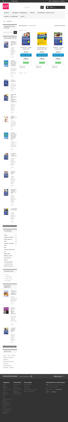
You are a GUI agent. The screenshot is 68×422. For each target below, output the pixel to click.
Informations (9, 271)
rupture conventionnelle (8, 357)
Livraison (7, 274)
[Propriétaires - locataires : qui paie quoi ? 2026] (6, 192)
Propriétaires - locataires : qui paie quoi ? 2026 (14, 191)
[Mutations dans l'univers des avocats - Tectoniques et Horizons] (6, 63)
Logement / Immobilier (19, 13)
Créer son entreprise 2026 (13, 172)
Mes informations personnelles (30, 389)
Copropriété (5, 367)
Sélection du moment (8, 266)
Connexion (62, 1)
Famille (6, 13)
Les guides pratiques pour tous (9, 250)
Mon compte (28, 382)
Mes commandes (27, 384)
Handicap (12, 367)
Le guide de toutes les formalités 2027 (13, 330)
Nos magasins (8, 280)
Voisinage (5, 363)
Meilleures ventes (10, 38)
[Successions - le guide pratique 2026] (6, 156)
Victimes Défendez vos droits (14, 117)
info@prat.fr (54, 391)
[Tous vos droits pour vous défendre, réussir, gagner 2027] (6, 310)
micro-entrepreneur (7, 365)
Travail (32, 13)
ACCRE (13, 355)
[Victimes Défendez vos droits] (6, 119)
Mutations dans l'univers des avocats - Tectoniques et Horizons (14, 63)
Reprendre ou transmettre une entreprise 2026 (14, 43)
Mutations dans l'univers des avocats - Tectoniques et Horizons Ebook (14, 136)
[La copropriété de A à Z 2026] (6, 211)
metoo (9, 355)
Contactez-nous (55, 1)
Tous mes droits (7, 257)
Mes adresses (27, 388)
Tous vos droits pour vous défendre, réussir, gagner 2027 (13, 310)
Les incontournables (8, 261)
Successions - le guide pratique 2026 (14, 154)
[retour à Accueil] (4, 21)
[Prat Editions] (12, 6)
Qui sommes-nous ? (18, 394)
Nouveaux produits (7, 286)
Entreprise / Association (46, 13)
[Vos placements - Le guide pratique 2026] (42, 38)
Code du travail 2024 (13, 80)
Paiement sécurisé (8, 278)
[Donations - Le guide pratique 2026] (58, 38)
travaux (4, 355)
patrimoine (5, 359)
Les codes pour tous (8, 263)
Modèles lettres (7, 253)
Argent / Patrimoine (11, 16)
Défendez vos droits (8, 255)
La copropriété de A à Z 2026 (14, 209)
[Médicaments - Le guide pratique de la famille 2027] (6, 293)
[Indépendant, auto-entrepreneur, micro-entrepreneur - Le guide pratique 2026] (6, 97)
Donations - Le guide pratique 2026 (58, 48)
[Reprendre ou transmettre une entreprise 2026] (6, 44)
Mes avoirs (26, 386)
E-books (5, 259)
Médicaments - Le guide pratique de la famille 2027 (14, 292)
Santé (23, 16)
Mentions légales (8, 276)
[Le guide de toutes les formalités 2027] (6, 331)
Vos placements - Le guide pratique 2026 (42, 48)
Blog (50, 1)
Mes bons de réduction (29, 391)
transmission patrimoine (8, 361)
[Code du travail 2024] (6, 83)
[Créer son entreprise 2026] (6, 174)
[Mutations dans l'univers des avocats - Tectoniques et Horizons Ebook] (6, 136)
